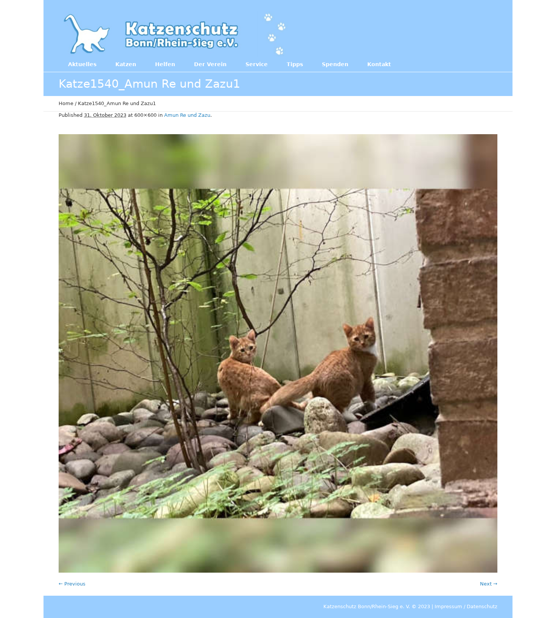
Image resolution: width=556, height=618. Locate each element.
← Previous (72, 584)
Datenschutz (482, 606)
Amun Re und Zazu (187, 115)
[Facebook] (447, 33)
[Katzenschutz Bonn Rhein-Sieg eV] (176, 34)
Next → (488, 584)
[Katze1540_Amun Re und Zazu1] (278, 353)
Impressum (448, 606)
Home (66, 103)
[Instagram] (463, 33)
